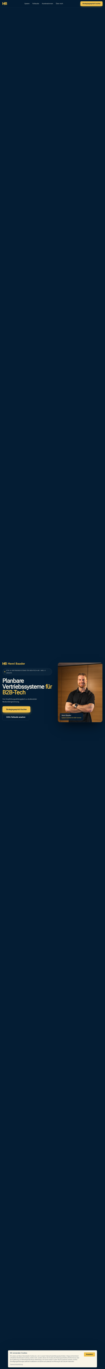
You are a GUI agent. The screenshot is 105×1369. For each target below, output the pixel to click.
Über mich (59, 4)
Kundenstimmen (47, 4)
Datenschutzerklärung (16, 1364)
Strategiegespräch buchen (91, 4)
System (27, 4)
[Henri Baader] (4, 3)
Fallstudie (35, 4)
